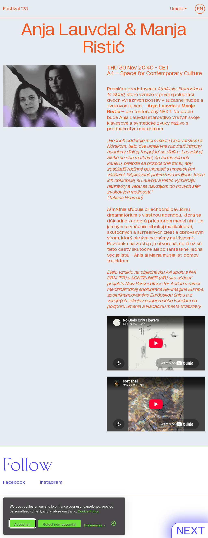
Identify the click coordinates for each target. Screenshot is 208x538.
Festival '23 (15, 8)
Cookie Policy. (88, 511)
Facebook (14, 482)
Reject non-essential (59, 524)
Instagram (51, 482)
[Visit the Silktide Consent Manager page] (114, 523)
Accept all (22, 524)
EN (200, 8)
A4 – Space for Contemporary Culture (154, 73)
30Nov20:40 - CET (138, 68)
